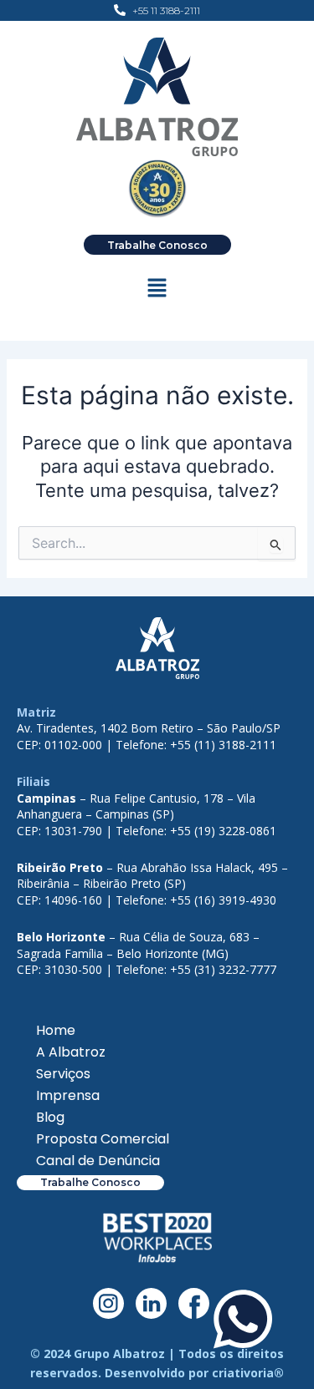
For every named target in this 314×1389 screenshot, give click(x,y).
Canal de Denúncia (98, 1160)
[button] (156, 289)
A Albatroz (71, 1052)
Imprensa (68, 1095)
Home (55, 1030)
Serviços (63, 1073)
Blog (50, 1117)
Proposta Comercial (102, 1138)
